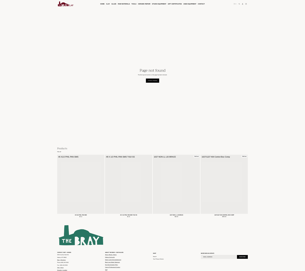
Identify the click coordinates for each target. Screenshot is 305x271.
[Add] (101, 211)
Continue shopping (152, 80)
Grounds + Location (62, 270)
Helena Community (110, 257)
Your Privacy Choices (158, 259)
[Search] (239, 4)
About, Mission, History (111, 254)
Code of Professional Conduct (112, 267)
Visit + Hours (60, 267)
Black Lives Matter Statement (112, 262)
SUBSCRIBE (242, 256)
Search (155, 256)
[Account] (242, 4)
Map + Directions (61, 260)
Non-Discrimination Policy (111, 264)
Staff (106, 269)
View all (59, 151)
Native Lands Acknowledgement (113, 259)
